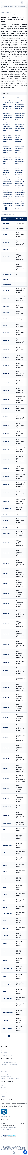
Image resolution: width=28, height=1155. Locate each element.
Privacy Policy (4, 1071)
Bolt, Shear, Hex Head (8, 159)
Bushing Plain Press (19, 181)
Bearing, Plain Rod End (20, 117)
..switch (17, 97)
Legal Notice (4, 1050)
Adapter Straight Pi (7, 100)
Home (2, 12)
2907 (4, 887)
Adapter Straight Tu (19, 100)
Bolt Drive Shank (19, 130)
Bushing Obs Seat (7, 181)
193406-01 (6, 644)
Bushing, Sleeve (18, 183)
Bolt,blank (5, 163)
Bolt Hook (17, 137)
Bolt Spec (17, 150)
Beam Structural (6, 113)
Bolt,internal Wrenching (8, 166)
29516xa (5, 935)
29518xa (5, 952)
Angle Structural (6, 108)
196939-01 (6, 267)
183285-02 (6, 459)
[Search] (22, 2)
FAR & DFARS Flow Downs (7, 1052)
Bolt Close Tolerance (19, 128)
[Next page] (24, 208)
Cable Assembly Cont (8, 192)
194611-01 (5, 670)
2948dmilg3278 (7, 845)
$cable (4, 97)
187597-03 (6, 332)
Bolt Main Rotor (18, 139)
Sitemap (3, 1096)
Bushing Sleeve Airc (7, 183)
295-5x (5, 901)
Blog (2, 1094)
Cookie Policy (4, 1074)
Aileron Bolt (5, 104)
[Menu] (25, 2)
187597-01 (6, 425)
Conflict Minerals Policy (7, 1076)
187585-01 (6, 687)
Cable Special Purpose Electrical (8, 198)
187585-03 (6, 365)
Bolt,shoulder (6, 170)
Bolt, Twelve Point (19, 159)
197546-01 (6, 290)
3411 (19, 1036)
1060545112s (6, 533)
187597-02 (6, 349)
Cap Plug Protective (19, 203)
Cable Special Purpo (19, 196)
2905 (4, 976)
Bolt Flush (17, 135)
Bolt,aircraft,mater (19, 161)
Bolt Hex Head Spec (7, 137)
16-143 (5, 514)
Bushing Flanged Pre (20, 179)
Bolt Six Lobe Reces (7, 150)
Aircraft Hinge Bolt (19, 104)
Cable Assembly (19, 190)
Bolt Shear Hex (6, 146)
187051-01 (5, 717)
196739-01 (6, 748)
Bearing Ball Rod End (20, 113)
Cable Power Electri (7, 196)
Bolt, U (4, 161)
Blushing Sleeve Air (19, 124)
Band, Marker (6, 111)
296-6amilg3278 (7, 913)
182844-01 (6, 450)
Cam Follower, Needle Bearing (20, 201)
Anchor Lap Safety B (19, 106)
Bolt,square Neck (19, 170)
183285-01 (6, 476)
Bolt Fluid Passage (7, 135)
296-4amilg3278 (7, 998)
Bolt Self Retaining (19, 141)
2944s (5, 837)
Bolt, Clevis (17, 155)
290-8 (4, 859)
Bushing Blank (18, 176)
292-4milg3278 (7, 984)
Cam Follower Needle (8, 201)
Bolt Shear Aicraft (7, 144)
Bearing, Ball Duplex (7, 117)
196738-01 (6, 399)
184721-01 (5, 417)
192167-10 (5, 319)
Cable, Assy (18, 198)
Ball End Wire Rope (19, 108)
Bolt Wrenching (18, 152)
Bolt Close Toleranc (7, 128)
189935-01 (6, 662)
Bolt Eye (17, 133)
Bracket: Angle (18, 172)
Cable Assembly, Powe (8, 194)
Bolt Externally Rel (7, 133)
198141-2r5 (6, 306)
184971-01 (5, 249)
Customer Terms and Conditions (9, 1064)
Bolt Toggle (5, 152)
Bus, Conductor (18, 174)
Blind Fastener (6, 124)
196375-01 (6, 373)
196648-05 (6, 257)
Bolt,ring (17, 168)
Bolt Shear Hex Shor (19, 146)
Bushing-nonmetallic (19, 185)
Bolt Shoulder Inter (19, 148)
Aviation (8, 12)
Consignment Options (6, 1055)
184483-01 (6, 468)
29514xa (5, 1020)
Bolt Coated (5, 130)
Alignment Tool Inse (7, 106)
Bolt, (4, 155)
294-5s (5, 894)
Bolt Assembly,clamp (20, 126)
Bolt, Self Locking (7, 157)
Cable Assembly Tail (19, 192)
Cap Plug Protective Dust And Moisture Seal (8, 205)
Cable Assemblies (7, 190)
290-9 (4, 871)
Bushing (5, 176)
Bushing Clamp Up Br (8, 179)
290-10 (5, 1005)
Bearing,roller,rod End (8, 119)
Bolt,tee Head (6, 172)
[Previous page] (3, 208)
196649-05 (6, 553)
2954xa (5, 960)
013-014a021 (6, 223)
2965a (5, 879)
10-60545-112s (7, 823)
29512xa (5, 943)
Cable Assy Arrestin (19, 194)
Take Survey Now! (5, 1116)
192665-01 (6, 603)
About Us (3, 1087)
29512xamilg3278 (7, 968)
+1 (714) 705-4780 (7, 1129)
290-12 (5, 852)
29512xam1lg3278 (8, 1012)
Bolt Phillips (5, 141)
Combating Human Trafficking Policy (10, 1078)
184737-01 (6, 788)
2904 (4, 991)
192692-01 (6, 634)
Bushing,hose (6, 185)
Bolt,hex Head (18, 163)
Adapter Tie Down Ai (8, 102)
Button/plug (18, 187)
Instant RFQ (4, 1092)
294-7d (5, 907)
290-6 (4, 865)
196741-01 (5, 573)
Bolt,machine (6, 168)
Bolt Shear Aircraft (19, 144)
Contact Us (4, 1090)
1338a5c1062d (7, 274)
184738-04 (6, 408)
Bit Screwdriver (18, 122)
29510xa (5, 921)
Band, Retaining (18, 111)
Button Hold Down (7, 187)
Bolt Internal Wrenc (7, 139)
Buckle (4, 174)
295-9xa (5, 928)
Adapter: (17, 102)
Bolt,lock (17, 166)
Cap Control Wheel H (8, 203)
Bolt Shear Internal (7, 148)
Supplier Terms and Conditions (8, 1062)
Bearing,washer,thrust (8, 122)
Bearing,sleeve (18, 119)
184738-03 (6, 234)
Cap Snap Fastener (19, 205)
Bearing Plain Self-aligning (8, 115)
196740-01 (6, 563)
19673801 (5, 738)
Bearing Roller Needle (20, 115)
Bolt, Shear (17, 157)
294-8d (5, 829)
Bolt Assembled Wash (8, 126)
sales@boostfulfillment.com (9, 1127)
